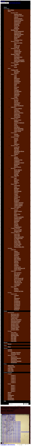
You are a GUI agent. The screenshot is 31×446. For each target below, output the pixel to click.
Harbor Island (17, 269)
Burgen (5, 342)
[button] (4, 4)
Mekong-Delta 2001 (19, 247)
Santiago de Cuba (18, 291)
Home (5, 7)
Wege (5, 345)
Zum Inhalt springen (14, 2)
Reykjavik (16, 309)
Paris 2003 (13, 341)
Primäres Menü (4, 2)
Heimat (5, 348)
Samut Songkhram (19, 105)
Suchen (3, 1)
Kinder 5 (13, 391)
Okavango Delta (18, 42)
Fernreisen (6, 8)
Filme (5, 364)
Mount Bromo (17, 167)
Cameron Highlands (19, 122)
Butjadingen (14, 362)
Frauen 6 (13, 382)
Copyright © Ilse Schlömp (8, 444)
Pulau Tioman (17, 131)
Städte (5, 311)
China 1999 (11, 371)
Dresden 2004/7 (15, 329)
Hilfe (5, 401)
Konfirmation (11, 399)
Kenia (15, 67)
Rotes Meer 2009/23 (19, 61)
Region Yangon (18, 211)
